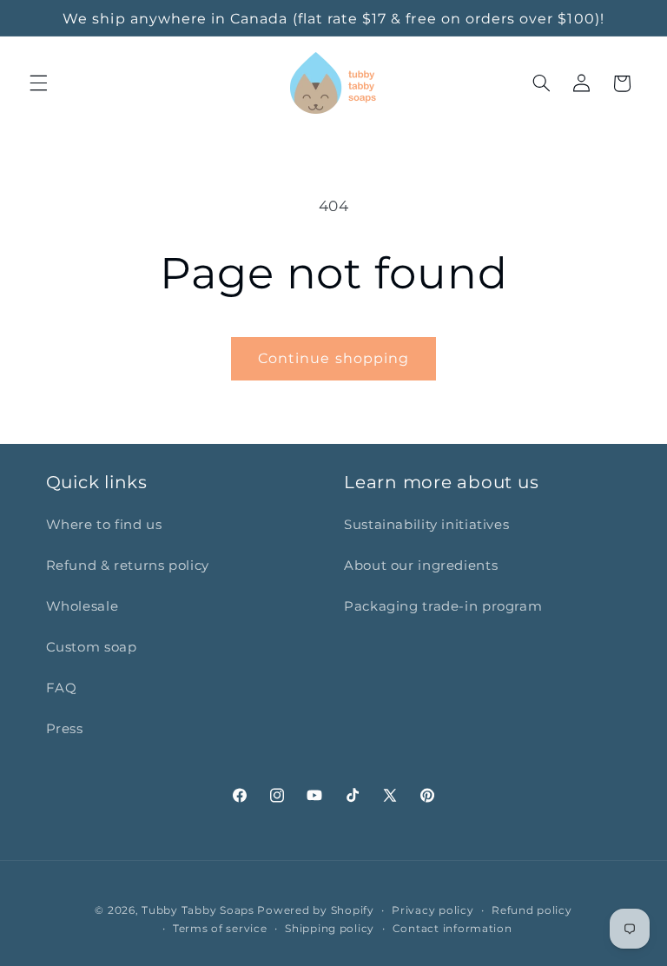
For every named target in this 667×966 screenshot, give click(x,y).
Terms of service (220, 929)
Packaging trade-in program (443, 606)
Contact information (452, 929)
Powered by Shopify (315, 910)
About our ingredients (421, 565)
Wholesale (82, 606)
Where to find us (104, 525)
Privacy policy (432, 910)
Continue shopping (333, 358)
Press (64, 729)
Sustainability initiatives (426, 525)
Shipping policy (329, 929)
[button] (38, 83)
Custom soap (91, 647)
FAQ (61, 688)
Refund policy (532, 910)
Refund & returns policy (128, 565)
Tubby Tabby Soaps (198, 910)
